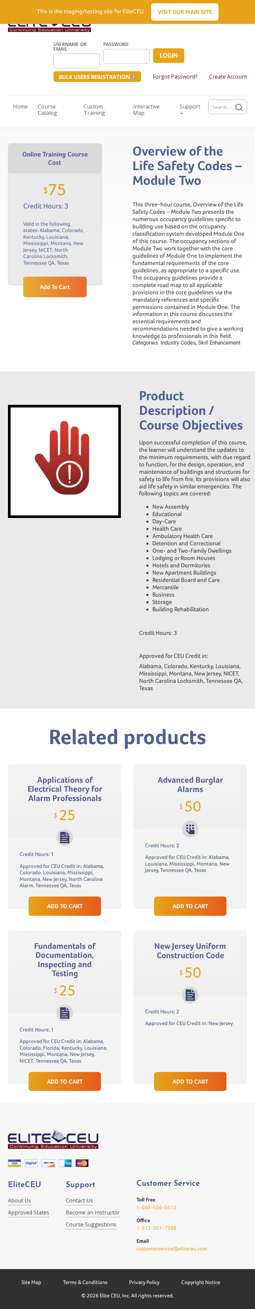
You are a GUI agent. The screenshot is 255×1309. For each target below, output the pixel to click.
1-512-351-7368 (156, 1228)
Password (115, 44)
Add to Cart (55, 286)
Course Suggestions (91, 1224)
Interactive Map (146, 110)
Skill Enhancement (219, 343)
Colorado (72, 230)
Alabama (49, 230)
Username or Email (70, 46)
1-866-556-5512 (156, 1207)
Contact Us (79, 1200)
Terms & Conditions (85, 1282)
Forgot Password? (175, 76)
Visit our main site (185, 11)
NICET (45, 250)
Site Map (31, 1282)
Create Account (228, 76)
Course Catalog (47, 110)
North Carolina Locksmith (45, 253)
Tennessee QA (38, 263)
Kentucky (33, 237)
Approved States (28, 1212)
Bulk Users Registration (95, 77)
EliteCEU (24, 1185)
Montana (60, 243)
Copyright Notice (200, 1282)
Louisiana (57, 237)
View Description (65, 881)
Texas (63, 263)
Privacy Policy (144, 1282)
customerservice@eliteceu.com (171, 1248)
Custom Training (94, 110)
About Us (19, 1200)
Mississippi (35, 243)
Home (20, 106)
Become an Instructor (93, 1212)
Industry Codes (178, 343)
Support (190, 106)
